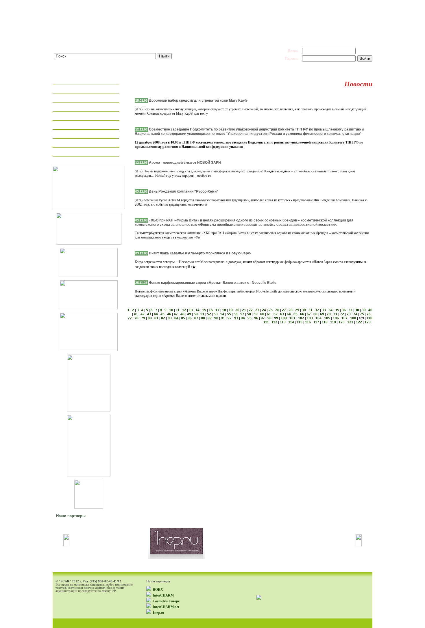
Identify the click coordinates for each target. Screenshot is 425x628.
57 (242, 314)
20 (237, 310)
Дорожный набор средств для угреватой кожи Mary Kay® (198, 100)
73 (349, 314)
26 (277, 310)
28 (291, 310)
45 (162, 314)
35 (337, 310)
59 (256, 314)
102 (301, 318)
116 (308, 322)
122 (359, 322)
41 (136, 314)
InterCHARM (163, 595)
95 (249, 318)
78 (136, 318)
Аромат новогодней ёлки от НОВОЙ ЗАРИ (185, 163)
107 (344, 318)
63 (282, 314)
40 (370, 310)
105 (327, 318)
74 (355, 314)
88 (203, 318)
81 (156, 318)
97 (263, 318)
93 (236, 318)
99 (276, 318)
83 (170, 318)
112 (274, 322)
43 (149, 314)
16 (211, 310)
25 (271, 310)
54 (222, 314)
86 (190, 318)
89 (210, 318)
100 (284, 318)
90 (216, 318)
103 (310, 318)
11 (178, 310)
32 (317, 310)
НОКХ (158, 590)
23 (257, 310)
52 (209, 314)
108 (353, 318)
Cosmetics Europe (166, 601)
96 (256, 318)
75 (362, 314)
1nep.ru (158, 613)
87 (196, 318)
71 (335, 314)
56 (236, 314)
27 (284, 310)
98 (269, 318)
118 (325, 322)
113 (283, 322)
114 (291, 322)
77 (130, 318)
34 (330, 310)
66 (302, 314)
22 (251, 310)
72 (342, 314)
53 (216, 314)
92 (230, 318)
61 (269, 314)
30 (304, 310)
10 (171, 310)
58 (249, 314)
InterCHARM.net (166, 607)
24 (264, 310)
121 (350, 322)
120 (342, 322)
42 (143, 314)
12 (184, 310)
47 (176, 314)
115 (299, 322)
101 (292, 318)
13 (191, 310)
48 (182, 314)
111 (266, 322)
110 (369, 318)
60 (262, 314)
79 (143, 318)
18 (224, 310)
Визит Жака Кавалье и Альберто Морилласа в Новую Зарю (200, 253)
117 (316, 322)
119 (333, 322)
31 (310, 310)
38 (357, 310)
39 (364, 310)
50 (196, 314)
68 (315, 314)
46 (169, 314)
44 (156, 314)
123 (368, 322)
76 (369, 314)
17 (217, 310)
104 (318, 318)
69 (322, 314)
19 (231, 310)
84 (176, 318)
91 (223, 318)
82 (163, 318)
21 (244, 310)
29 (297, 310)
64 (289, 314)
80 (150, 318)
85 (183, 318)
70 (329, 314)
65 (295, 314)
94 (243, 318)
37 (350, 310)
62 (276, 314)
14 (197, 310)
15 (204, 310)
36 (344, 310)
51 (202, 314)
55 (229, 314)
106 (336, 318)
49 (189, 314)
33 (324, 310)
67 (309, 314)
